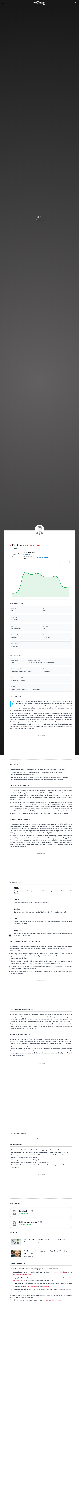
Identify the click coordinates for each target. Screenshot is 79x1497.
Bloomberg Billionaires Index (22, 1274)
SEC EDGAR (45, 1286)
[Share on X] (69, 562)
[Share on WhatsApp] (60, 562)
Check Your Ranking (42, 557)
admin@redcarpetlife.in (53, 1300)
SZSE (36, 1286)
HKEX (28, 1286)
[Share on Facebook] (63, 562)
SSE (32, 1286)
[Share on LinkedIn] (66, 562)
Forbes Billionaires (60, 1272)
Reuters (65, 1278)
